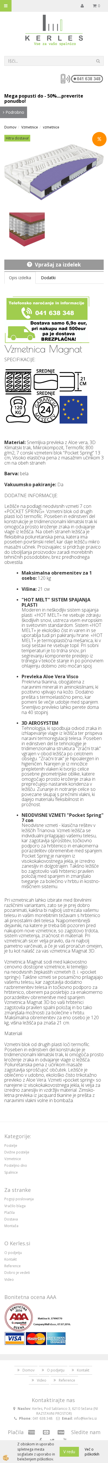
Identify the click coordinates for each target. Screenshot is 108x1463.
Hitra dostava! (17, 138)
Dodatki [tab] (48, 277)
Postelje (10, 1145)
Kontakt (10, 1259)
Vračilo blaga (15, 1205)
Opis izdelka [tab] (20, 277)
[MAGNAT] (54, 171)
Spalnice (11, 1172)
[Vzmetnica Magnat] (27, 229)
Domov (10, 127)
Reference (12, 1265)
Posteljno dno (15, 1165)
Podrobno (14, 112)
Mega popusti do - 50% (30, 96)
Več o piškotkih (92, 1452)
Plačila (9, 1212)
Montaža (11, 1225)
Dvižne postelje (16, 1152)
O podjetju (13, 1252)
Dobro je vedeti (17, 1272)
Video (9, 1279)
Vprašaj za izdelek (58, 264)
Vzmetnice (29, 127)
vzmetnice (51, 127)
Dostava (11, 1219)
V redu (69, 1451)
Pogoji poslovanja (19, 1199)
